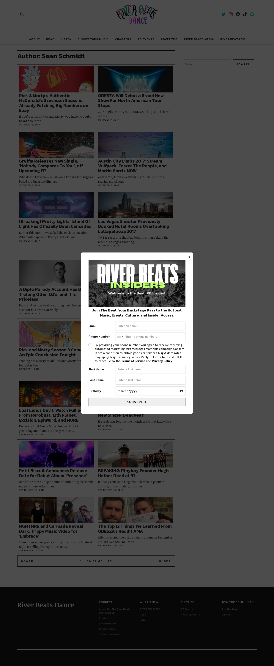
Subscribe (137, 402)
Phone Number (99, 337)
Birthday (95, 391)
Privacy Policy (162, 361)
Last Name (96, 380)
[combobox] (120, 337)
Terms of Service (133, 361)
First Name (96, 369)
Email (93, 326)
